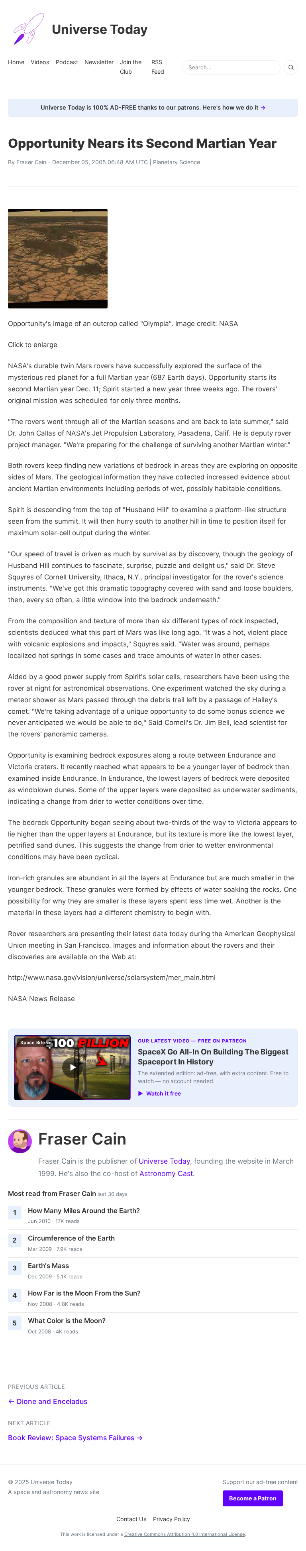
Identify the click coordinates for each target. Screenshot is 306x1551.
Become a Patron (253, 1498)
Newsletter (99, 62)
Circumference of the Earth (71, 1238)
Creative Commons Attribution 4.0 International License (184, 1534)
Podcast (67, 62)
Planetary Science (176, 162)
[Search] (291, 67)
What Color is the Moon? (67, 1321)
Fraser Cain (31, 162)
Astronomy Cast (166, 1173)
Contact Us (131, 1519)
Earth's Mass (48, 1266)
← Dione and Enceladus (47, 1401)
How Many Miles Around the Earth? (84, 1211)
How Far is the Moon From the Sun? (84, 1293)
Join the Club (130, 67)
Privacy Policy (171, 1519)
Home (16, 62)
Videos (40, 62)
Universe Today (100, 29)
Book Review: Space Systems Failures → (75, 1437)
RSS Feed (157, 67)
